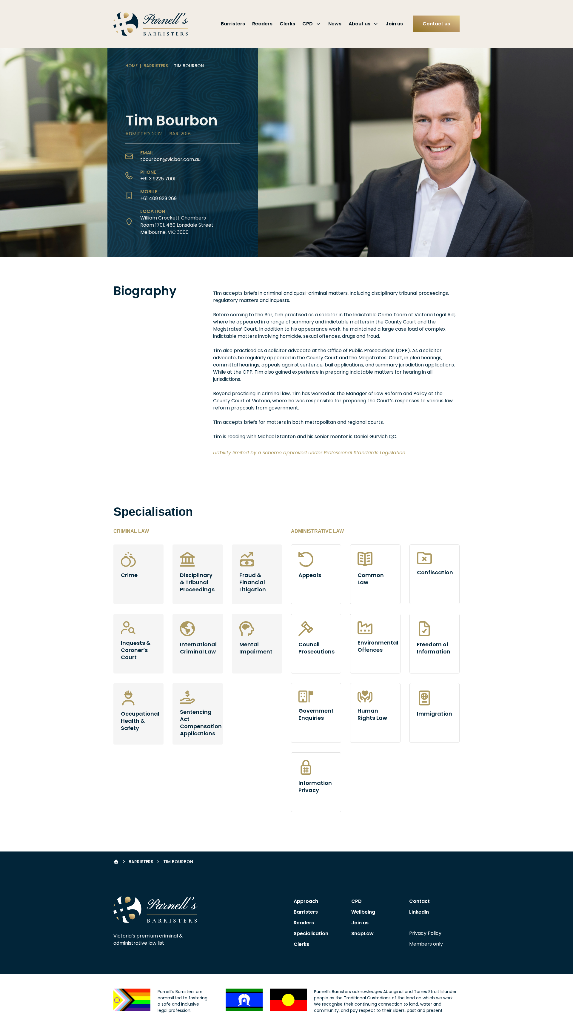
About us (359, 23)
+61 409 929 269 (158, 198)
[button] (155, 909)
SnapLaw (362, 933)
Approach (306, 901)
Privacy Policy (425, 933)
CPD (307, 23)
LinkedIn (419, 912)
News (334, 23)
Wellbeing (363, 912)
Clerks (287, 23)
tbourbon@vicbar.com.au (170, 159)
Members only (426, 943)
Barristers (233, 23)
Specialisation (311, 933)
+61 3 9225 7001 (157, 178)
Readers (262, 23)
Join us (394, 23)
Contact (419, 901)
